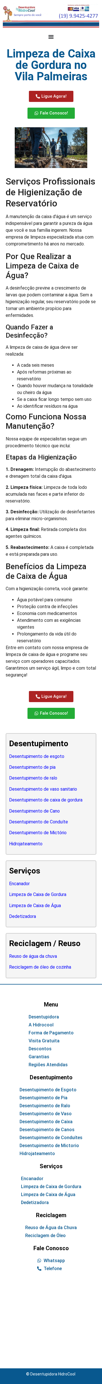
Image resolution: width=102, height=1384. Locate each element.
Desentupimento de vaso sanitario (43, 789)
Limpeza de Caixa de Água (35, 905)
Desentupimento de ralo (33, 778)
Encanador (19, 883)
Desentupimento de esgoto (36, 756)
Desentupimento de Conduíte (38, 822)
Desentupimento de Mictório (38, 832)
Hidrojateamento (25, 843)
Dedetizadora (22, 916)
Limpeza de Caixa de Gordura (37, 894)
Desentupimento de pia (32, 767)
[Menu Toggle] (51, 37)
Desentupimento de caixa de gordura (45, 800)
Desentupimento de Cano (34, 811)
